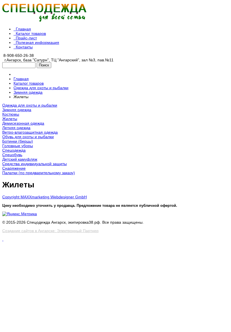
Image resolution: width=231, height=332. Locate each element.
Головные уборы (17, 145)
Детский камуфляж (19, 159)
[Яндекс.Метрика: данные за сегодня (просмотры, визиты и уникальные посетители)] (19, 214)
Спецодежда (14, 150)
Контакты (24, 47)
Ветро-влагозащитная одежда (30, 132)
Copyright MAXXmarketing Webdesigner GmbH (44, 197)
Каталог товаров (31, 33)
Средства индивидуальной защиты (34, 163)
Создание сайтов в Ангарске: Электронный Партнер (50, 230)
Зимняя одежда (16, 109)
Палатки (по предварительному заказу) (38, 173)
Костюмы (10, 114)
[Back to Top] (2, 239)
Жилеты (9, 118)
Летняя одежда (16, 127)
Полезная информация (37, 42)
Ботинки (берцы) (17, 141)
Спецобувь (12, 154)
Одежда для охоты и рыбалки (29, 105)
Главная (23, 29)
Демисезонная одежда (23, 123)
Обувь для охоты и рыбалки (28, 136)
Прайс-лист (26, 38)
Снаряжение (14, 168)
